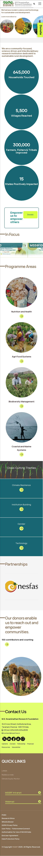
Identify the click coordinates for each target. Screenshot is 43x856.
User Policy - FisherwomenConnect (16, 829)
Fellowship (21, 744)
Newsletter (16, 747)
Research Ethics (8, 818)
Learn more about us (8, 17)
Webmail (9, 801)
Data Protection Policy (10, 839)
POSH (4, 815)
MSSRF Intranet (13, 792)
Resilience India (8, 775)
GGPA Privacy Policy (10, 825)
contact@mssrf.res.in (11, 733)
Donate (30, 215)
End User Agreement (10, 835)
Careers (5, 744)
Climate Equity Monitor (11, 779)
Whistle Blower (8, 822)
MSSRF (15, 847)
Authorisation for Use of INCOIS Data (16, 832)
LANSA (4, 771)
